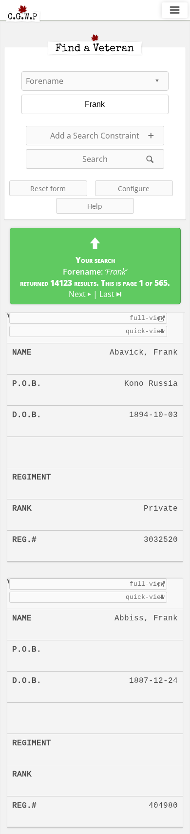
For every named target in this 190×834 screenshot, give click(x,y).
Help (94, 206)
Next (80, 294)
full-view (147, 318)
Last (110, 294)
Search (95, 159)
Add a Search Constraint (94, 135)
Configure (134, 188)
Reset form (48, 188)
